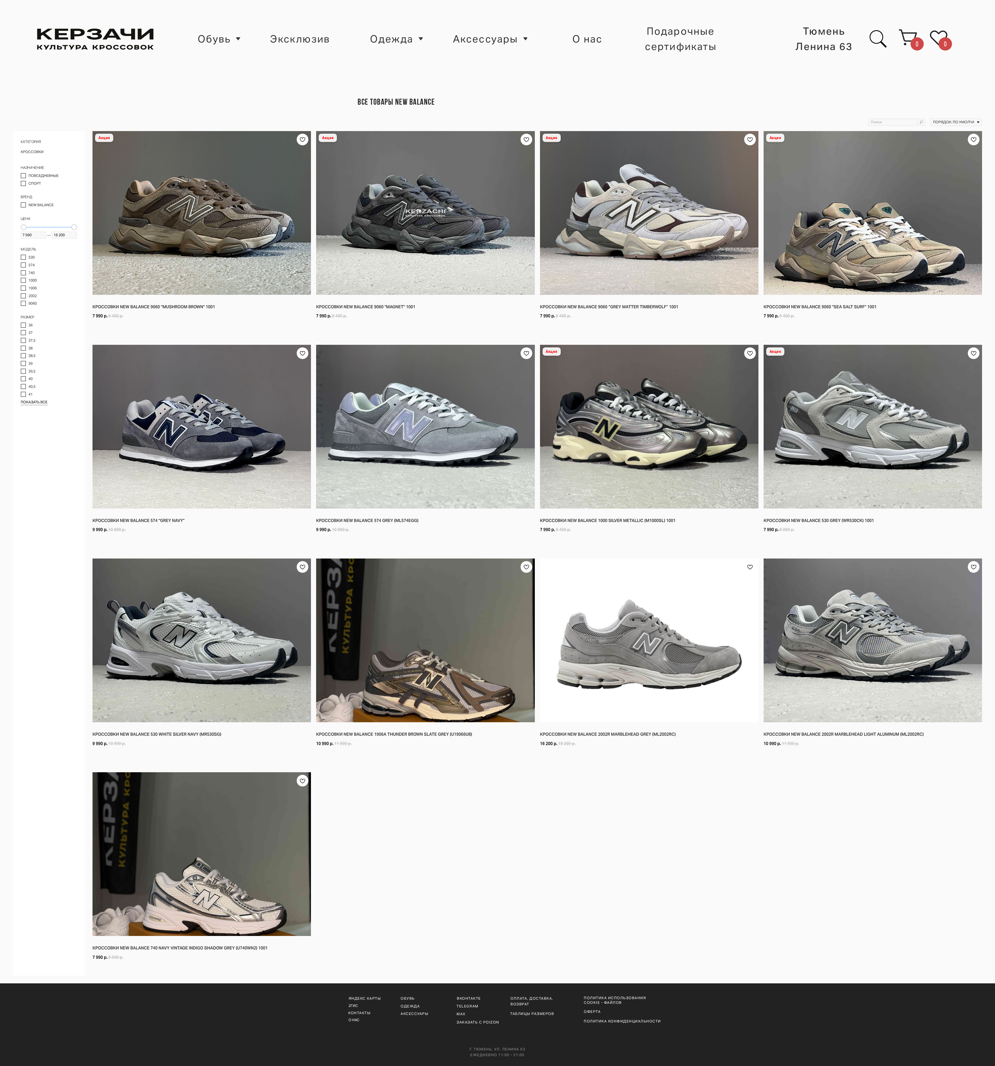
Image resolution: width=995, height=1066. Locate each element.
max (461, 1014)
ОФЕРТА (592, 1011)
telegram (467, 1006)
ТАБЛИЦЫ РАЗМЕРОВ (532, 1013)
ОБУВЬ (408, 998)
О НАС (354, 1020)
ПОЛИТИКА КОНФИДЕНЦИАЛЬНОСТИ (622, 1021)
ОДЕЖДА (410, 1006)
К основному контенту (31, 25)
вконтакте (469, 998)
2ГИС (353, 1005)
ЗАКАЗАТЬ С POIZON (478, 1022)
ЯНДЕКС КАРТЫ (365, 998)
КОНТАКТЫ (359, 1013)
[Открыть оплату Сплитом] (202, 329)
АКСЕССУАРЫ (414, 1013)
